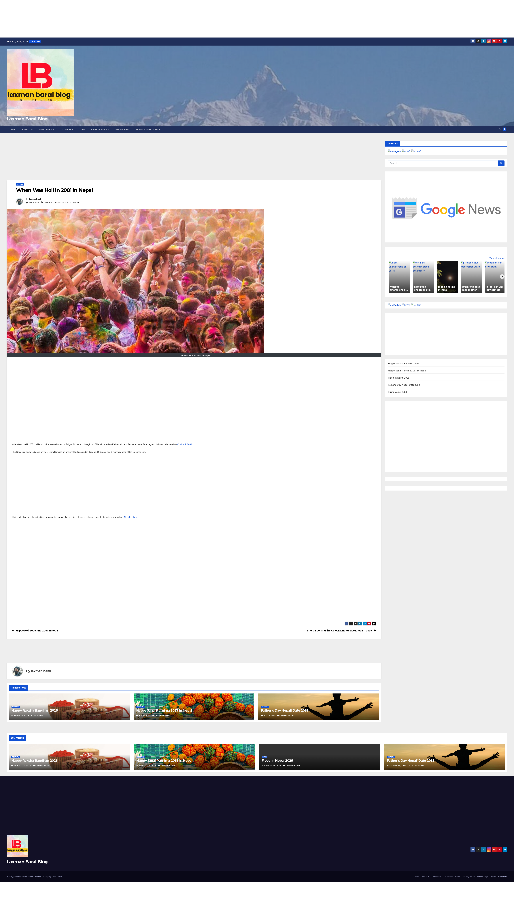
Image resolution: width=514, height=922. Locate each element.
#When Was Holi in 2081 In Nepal (61, 202)
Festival (20, 184)
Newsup (45, 877)
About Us (27, 129)
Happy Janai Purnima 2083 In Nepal (164, 710)
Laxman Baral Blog (27, 119)
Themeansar (57, 877)
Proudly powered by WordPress (20, 877)
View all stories (496, 258)
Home (13, 129)
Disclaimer (66, 129)
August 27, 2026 (272, 765)
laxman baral (35, 199)
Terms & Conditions (148, 129)
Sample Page (122, 129)
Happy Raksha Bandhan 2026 (35, 710)
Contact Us (46, 129)
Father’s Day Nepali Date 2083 (285, 710)
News (264, 757)
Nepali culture (130, 517)
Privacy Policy (100, 129)
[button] (500, 129)
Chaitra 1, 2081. (184, 444)
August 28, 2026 (22, 765)
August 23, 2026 (398, 765)
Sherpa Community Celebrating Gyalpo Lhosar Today (339, 630)
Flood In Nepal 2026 (398, 377)
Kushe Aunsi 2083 (397, 392)
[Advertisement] (80, 19)
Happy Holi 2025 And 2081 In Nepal (37, 630)
